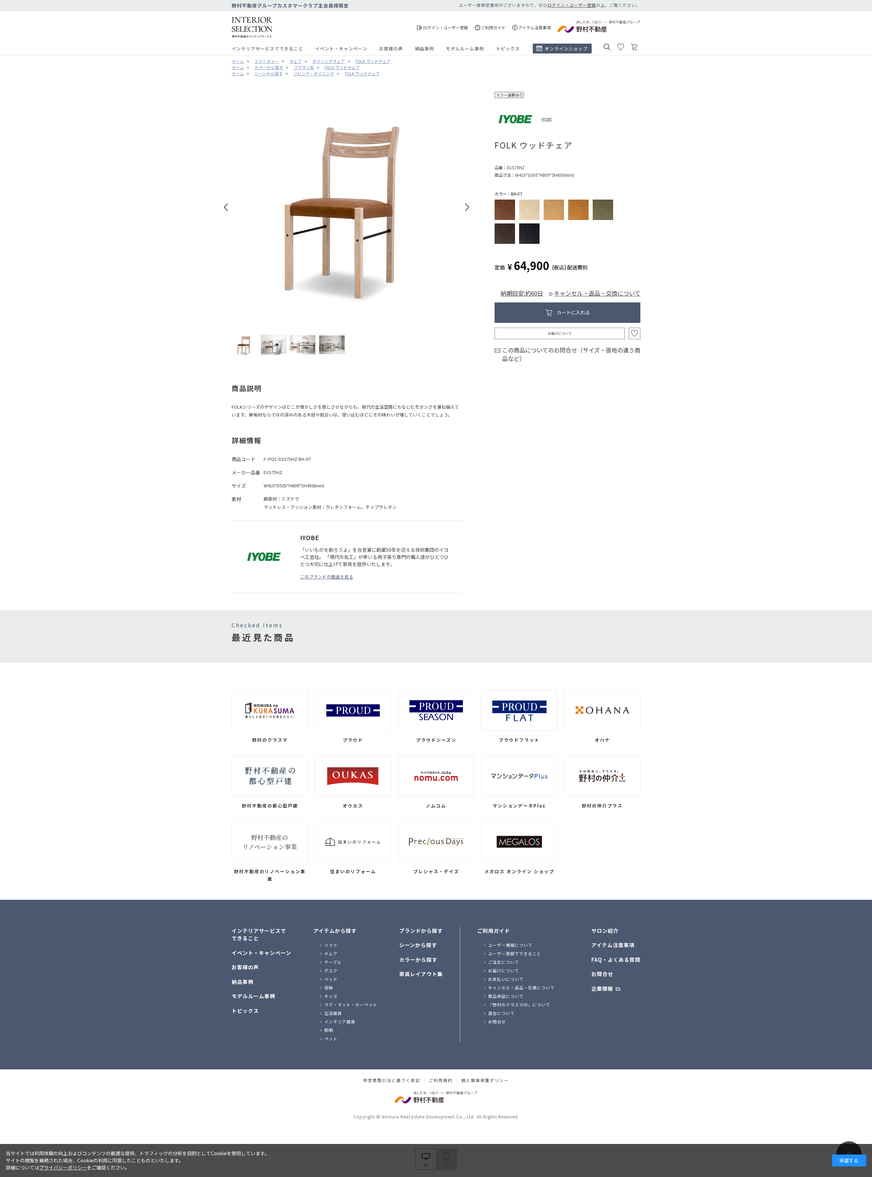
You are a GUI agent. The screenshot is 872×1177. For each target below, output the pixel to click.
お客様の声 (391, 48)
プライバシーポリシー (63, 1167)
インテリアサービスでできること (267, 48)
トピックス (508, 48)
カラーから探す (418, 959)
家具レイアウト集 (421, 973)
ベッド (331, 979)
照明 (328, 1030)
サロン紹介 (605, 930)
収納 (328, 987)
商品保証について (506, 996)
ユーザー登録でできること (514, 953)
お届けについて (560, 333)
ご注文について (503, 962)
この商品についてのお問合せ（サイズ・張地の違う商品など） (571, 354)
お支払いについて (506, 979)
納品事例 (424, 48)
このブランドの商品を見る (326, 577)
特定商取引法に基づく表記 (391, 1080)
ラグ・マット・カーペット (350, 1004)
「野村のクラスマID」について (519, 1004)
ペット (331, 1038)
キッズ (331, 996)
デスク (331, 970)
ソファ (331, 945)
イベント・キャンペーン (341, 48)
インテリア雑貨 (339, 1021)
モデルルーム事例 (465, 48)
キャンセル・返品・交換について (597, 293)
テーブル (333, 962)
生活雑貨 (333, 1013)
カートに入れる (573, 312)
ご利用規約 (441, 1080)
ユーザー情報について (510, 945)
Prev (226, 207)
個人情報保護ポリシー (485, 1080)
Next (467, 207)
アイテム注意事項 (613, 944)
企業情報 (602, 988)
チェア (331, 953)
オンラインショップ (566, 48)
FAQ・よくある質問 (615, 959)
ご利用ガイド (493, 930)
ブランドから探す (421, 930)
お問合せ (497, 1021)
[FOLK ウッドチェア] (244, 345)
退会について (501, 1013)
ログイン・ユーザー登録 (571, 5)
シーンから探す (418, 944)
